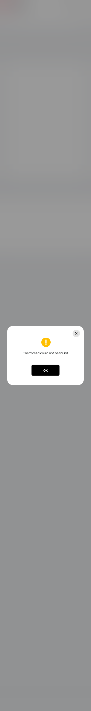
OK (45, 370)
